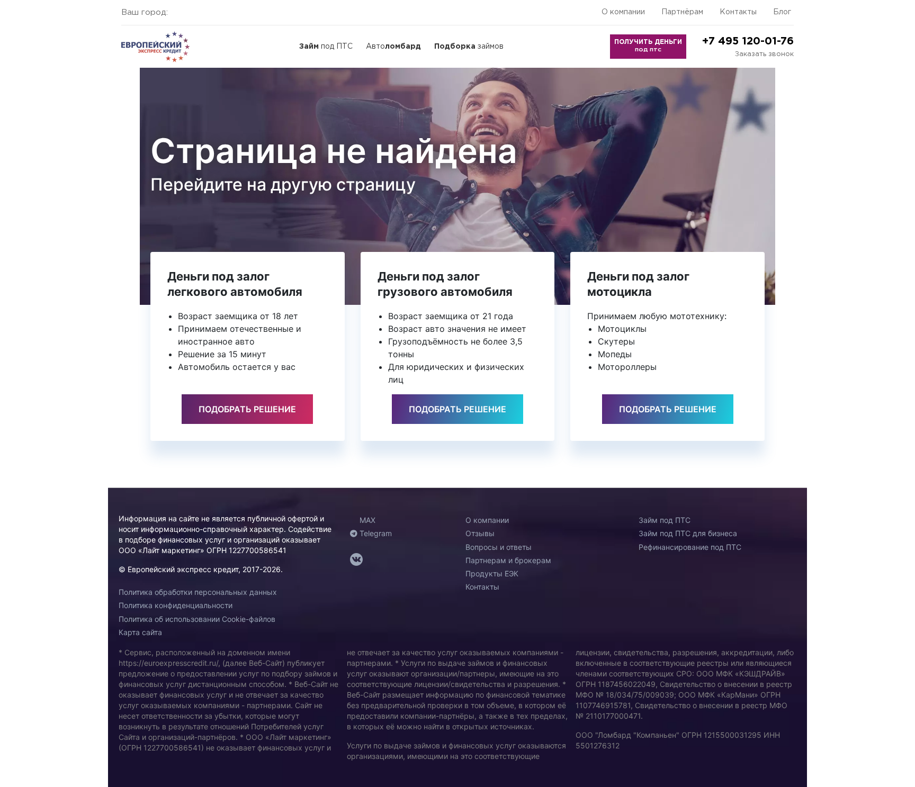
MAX (366, 519)
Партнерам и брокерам (508, 560)
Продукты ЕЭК (491, 573)
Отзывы (480, 533)
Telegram (374, 533)
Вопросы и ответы (498, 546)
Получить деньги (648, 45)
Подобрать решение (247, 409)
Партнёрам (682, 12)
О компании (623, 12)
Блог (782, 12)
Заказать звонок (764, 54)
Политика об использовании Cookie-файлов (197, 618)
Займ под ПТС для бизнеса (688, 533)
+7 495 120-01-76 (748, 41)
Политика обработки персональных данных (198, 591)
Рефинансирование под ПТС (690, 546)
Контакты (738, 12)
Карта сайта (140, 632)
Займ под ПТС (664, 519)
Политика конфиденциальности (175, 605)
